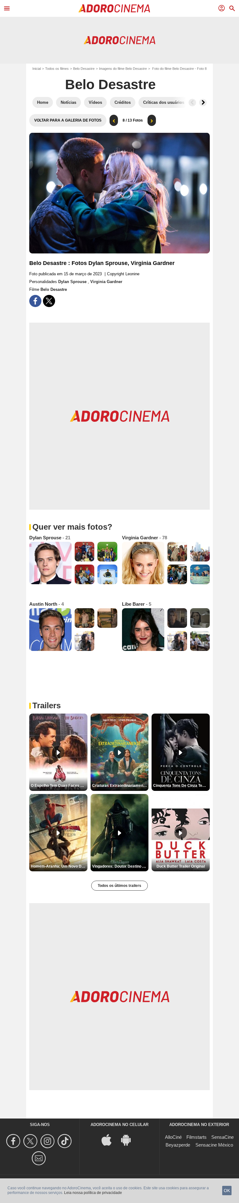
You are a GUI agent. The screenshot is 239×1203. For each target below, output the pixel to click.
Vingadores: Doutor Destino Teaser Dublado (120, 866)
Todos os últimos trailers (119, 885)
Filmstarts (196, 1137)
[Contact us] (40, 1158)
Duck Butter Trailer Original (181, 866)
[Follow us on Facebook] (14, 1141)
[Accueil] (114, 8)
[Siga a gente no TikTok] (65, 1141)
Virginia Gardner (106, 281)
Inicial (36, 68)
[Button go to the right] (203, 102)
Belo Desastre (84, 68)
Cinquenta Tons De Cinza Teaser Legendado (181, 785)
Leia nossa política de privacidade (93, 1193)
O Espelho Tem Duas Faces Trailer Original (59, 785)
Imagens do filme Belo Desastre (123, 68)
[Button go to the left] (192, 102)
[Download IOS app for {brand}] (110, 1139)
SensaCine (222, 1137)
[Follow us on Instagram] (48, 1141)
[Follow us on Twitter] (31, 1141)
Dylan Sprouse (73, 281)
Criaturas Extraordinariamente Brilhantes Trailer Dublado (120, 785)
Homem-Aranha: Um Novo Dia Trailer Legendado (59, 866)
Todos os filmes (57, 68)
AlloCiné (173, 1137)
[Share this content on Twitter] (49, 301)
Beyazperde (178, 1145)
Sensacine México (214, 1145)
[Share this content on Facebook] (35, 301)
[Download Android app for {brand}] (129, 1139)
